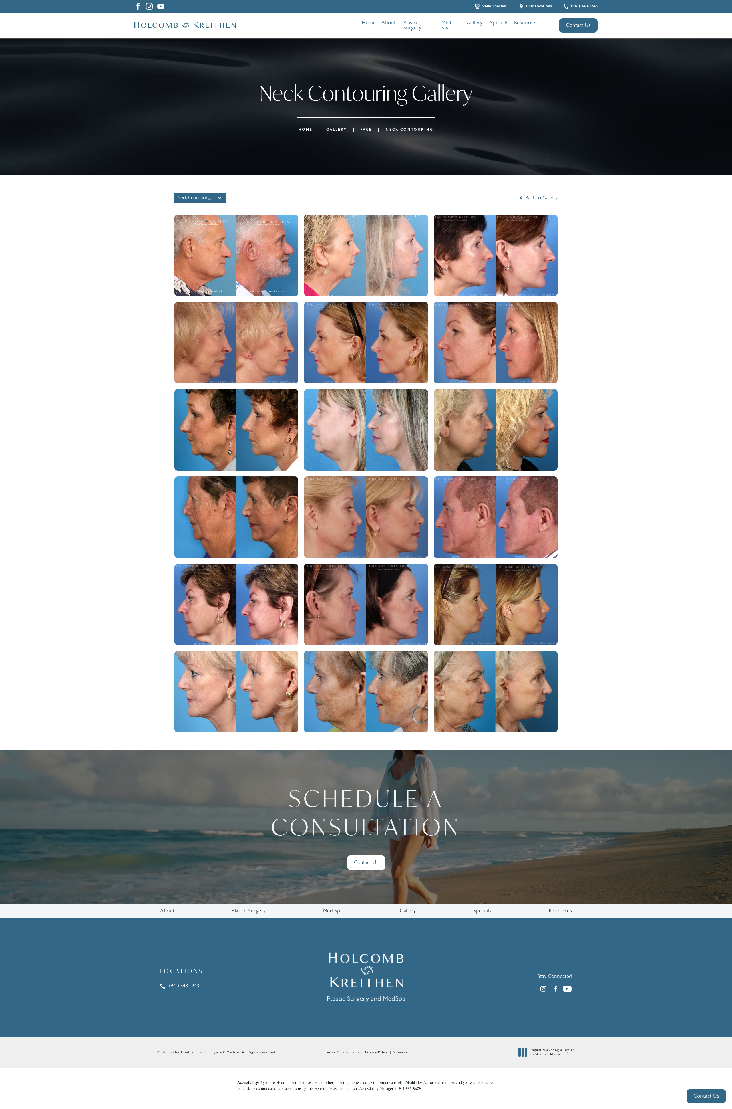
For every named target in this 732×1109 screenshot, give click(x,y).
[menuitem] (149, 6)
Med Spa (446, 25)
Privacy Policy (376, 1052)
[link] (581, 6)
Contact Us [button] (706, 1096)
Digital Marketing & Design (552, 1052)
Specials (499, 23)
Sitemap (400, 1052)
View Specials (494, 6)
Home (369, 23)
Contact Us (578, 25)
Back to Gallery (541, 198)
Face (366, 130)
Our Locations (539, 6)
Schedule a (366, 812)
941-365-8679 (410, 1089)
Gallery (474, 23)
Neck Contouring (409, 130)
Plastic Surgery (412, 25)
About (388, 23)
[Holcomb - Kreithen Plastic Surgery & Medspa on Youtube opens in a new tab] (160, 6)
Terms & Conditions (342, 1052)
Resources (526, 23)
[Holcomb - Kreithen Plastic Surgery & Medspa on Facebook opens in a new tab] (137, 6)
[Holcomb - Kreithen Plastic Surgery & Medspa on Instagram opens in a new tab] (149, 6)
